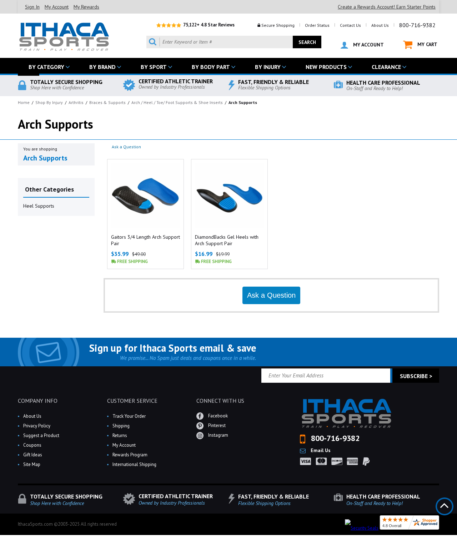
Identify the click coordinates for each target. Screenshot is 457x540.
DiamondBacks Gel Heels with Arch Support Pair (226, 240)
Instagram (217, 435)
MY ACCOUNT (368, 44)
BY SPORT (154, 66)
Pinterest (216, 425)
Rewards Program (129, 455)
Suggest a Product (41, 435)
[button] (456, 539)
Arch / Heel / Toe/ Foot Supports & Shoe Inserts (177, 102)
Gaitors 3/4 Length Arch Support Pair (145, 240)
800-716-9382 (417, 25)
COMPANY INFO (37, 400)
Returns (119, 435)
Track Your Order (129, 416)
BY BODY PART (211, 66)
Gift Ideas (32, 455)
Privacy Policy (36, 426)
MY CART (426, 44)
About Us (380, 25)
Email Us (320, 450)
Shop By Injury (49, 102)
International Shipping (134, 464)
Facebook (217, 416)
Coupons (32, 445)
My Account (57, 7)
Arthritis (76, 102)
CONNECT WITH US (220, 400)
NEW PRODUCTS (326, 66)
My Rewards (86, 7)
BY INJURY (268, 66)
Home (24, 102)
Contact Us (350, 25)
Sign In (32, 7)
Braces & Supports (107, 102)
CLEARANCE (386, 66)
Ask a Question (126, 146)
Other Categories (49, 189)
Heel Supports (38, 206)
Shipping (121, 426)
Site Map (31, 464)
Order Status (317, 25)
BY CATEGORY (46, 66)
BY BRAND (102, 66)
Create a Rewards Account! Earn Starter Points (387, 7)
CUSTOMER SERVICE (132, 400)
